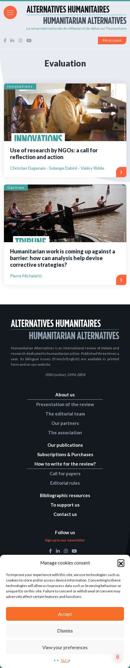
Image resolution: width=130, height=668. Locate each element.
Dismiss (65, 630)
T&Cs (64, 660)
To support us (65, 504)
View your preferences (65, 647)
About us (65, 394)
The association (65, 432)
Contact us (65, 514)
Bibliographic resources (65, 495)
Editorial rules (65, 483)
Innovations (20, 86)
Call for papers (65, 473)
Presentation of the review (65, 404)
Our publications (65, 445)
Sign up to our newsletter (65, 540)
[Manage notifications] (117, 657)
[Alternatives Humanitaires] (65, 18)
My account (112, 40)
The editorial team (65, 413)
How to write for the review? (65, 463)
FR (115, 12)
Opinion (15, 187)
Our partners (65, 423)
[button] (121, 563)
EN (123, 12)
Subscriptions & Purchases (65, 454)
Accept (65, 614)
